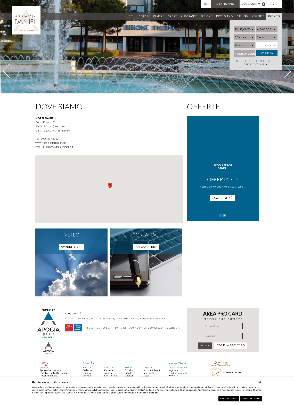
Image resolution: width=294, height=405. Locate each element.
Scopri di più (223, 197)
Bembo (87, 375)
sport (172, 16)
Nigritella (173, 370)
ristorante (189, 16)
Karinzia (108, 370)
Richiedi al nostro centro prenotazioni (256, 62)
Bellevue (87, 370)
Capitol (129, 375)
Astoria (108, 373)
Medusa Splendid (151, 370)
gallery (242, 16)
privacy (90, 328)
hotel (130, 16)
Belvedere (174, 375)
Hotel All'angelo (48, 375)
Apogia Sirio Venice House (226, 372)
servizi (144, 16)
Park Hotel (148, 373)
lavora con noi (137, 328)
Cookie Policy (155, 328)
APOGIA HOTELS (249, 4)
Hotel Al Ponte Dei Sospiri (54, 373)
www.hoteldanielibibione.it (50, 142)
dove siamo (224, 16)
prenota (274, 16)
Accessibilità (172, 328)
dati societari (103, 328)
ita (270, 4)
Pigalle (128, 373)
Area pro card (225, 4)
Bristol (145, 375)
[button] (110, 186)
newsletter (120, 328)
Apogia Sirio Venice (50, 370)
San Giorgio (110, 375)
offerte (258, 16)
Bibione (206, 16)
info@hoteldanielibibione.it (58, 146)
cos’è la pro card (231, 345)
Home (207, 4)
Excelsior (87, 373)
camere (158, 16)
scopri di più (71, 247)
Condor (129, 370)
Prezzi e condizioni (245, 54)
